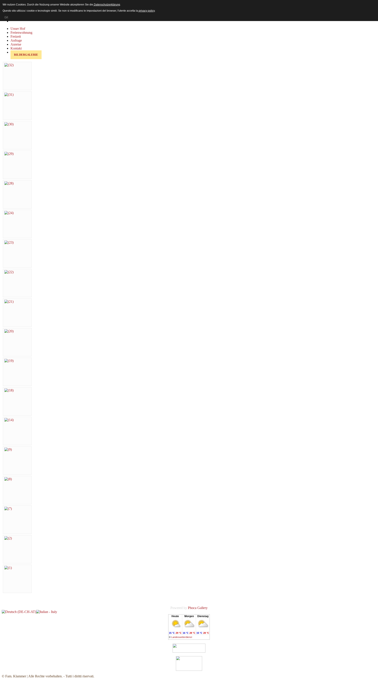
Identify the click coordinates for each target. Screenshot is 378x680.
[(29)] (9, 154)
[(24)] (9, 213)
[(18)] (9, 390)
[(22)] (9, 272)
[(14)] (9, 420)
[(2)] (8, 538)
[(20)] (9, 331)
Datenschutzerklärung (106, 4)
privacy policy (146, 10)
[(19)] (9, 361)
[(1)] (8, 568)
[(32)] (9, 65)
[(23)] (9, 242)
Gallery (202, 608)
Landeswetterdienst (181, 637)
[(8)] (8, 479)
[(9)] (8, 449)
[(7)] (8, 508)
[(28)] (9, 183)
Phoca (192, 608)
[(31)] (9, 94)
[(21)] (9, 301)
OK (6, 17)
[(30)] (9, 124)
